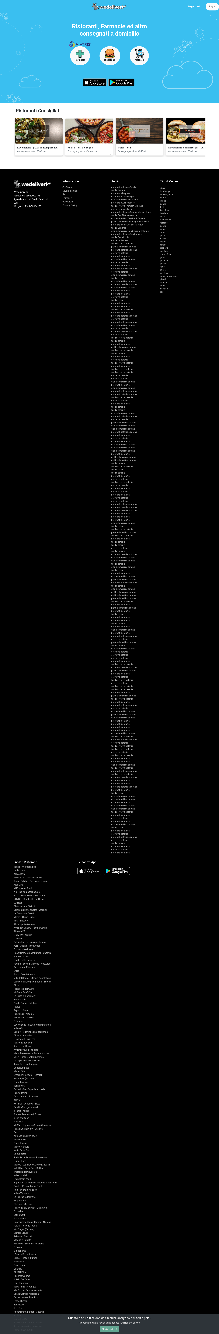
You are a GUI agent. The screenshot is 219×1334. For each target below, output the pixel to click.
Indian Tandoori (21, 1193)
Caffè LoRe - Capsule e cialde (29, 1089)
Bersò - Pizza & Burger (25, 1258)
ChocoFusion (20, 1143)
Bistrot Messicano (23, 949)
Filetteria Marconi (23, 1204)
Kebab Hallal (20, 1175)
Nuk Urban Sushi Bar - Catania (29, 1243)
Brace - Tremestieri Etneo (27, 1114)
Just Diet (18, 1308)
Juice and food (21, 1118)
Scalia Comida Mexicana (26, 1293)
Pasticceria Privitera (24, 967)
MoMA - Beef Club (23, 992)
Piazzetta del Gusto (24, 988)
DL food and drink (23, 1035)
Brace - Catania (21, 956)
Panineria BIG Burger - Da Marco (30, 1207)
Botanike (18, 1211)
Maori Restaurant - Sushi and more (31, 1053)
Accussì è (19, 1261)
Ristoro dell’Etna (22, 1046)
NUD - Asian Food (23, 888)
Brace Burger (20, 1301)
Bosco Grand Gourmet (25, 974)
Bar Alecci (19, 1304)
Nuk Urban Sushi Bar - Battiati (29, 1168)
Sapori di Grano (21, 1010)
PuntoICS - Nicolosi (24, 1014)
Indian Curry (20, 1028)
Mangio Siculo (21, 1232)
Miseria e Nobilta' (22, 1240)
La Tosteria (19, 870)
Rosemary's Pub (22, 1275)
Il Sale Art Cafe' (22, 1279)
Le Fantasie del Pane (25, 1197)
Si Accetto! (109, 1329)
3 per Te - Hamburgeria (26, 1064)
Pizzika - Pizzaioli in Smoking (28, 877)
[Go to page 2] (110, 154)
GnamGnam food (22, 1179)
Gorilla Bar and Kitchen (25, 1003)
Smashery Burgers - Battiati (28, 1075)
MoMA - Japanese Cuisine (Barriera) (32, 1125)
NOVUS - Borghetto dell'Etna (29, 899)
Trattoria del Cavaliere (25, 1171)
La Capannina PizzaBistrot (27, 1060)
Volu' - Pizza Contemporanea (29, 1057)
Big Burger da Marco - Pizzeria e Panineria (35, 1182)
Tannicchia (19, 1085)
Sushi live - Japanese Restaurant (31, 1157)
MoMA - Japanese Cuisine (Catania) (32, 1164)
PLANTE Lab (20, 1272)
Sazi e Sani (19, 1214)
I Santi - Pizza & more (25, 1254)
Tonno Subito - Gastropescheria (30, 881)
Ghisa (16, 970)
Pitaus (17, 1006)
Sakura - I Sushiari (23, 1236)
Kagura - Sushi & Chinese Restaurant (32, 963)
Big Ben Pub (20, 1250)
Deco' (17, 1132)
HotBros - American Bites (27, 1103)
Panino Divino (20, 1092)
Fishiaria (18, 1247)
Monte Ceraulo (21, 1146)
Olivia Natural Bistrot (24, 906)
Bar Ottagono (21, 1283)
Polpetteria (20, 1200)
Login (212, 6)
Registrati (194, 6)
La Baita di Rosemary (24, 996)
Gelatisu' (18, 1268)
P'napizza (18, 1121)
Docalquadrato (21, 1067)
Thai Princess (21, 920)
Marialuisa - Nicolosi (24, 1017)
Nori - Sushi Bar (21, 1150)
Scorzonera (19, 1265)
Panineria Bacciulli (23, 1042)
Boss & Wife (20, 999)
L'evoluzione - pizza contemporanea (32, 1024)
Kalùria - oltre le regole (25, 1225)
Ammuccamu (20, 1218)
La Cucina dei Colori (24, 913)
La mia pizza (20, 1153)
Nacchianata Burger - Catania (29, 1311)
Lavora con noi (69, 190)
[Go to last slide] (18, 137)
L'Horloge (18, 1021)
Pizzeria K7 (19, 931)
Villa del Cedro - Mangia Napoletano (32, 978)
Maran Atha (19, 1071)
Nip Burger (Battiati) (24, 1078)
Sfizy (16, 985)
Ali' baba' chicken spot (25, 1136)
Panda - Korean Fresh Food (28, 1186)
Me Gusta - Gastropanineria (28, 1290)
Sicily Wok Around (23, 935)
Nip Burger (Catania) (24, 1229)
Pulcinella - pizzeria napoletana (30, 942)
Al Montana (19, 874)
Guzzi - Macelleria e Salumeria (29, 895)
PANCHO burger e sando (26, 1107)
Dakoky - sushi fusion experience (31, 1031)
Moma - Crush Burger (24, 917)
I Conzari (18, 938)
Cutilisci (18, 902)
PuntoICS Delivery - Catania (28, 1128)
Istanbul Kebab (21, 1110)
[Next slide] (200, 137)
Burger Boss (20, 1161)
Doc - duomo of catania (26, 1096)
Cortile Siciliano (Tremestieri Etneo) (32, 981)
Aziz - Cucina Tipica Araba (27, 945)
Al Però (17, 1100)
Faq (64, 194)
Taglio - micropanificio (25, 866)
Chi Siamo (67, 187)
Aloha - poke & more (24, 924)
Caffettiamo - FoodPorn (26, 1297)
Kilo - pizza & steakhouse (27, 892)
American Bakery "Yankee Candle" (31, 927)
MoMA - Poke (21, 1139)
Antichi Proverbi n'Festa (26, 1049)
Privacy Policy (69, 205)
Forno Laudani (21, 1082)
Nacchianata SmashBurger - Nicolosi (32, 1222)
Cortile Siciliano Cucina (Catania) (30, 909)
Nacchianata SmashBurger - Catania (32, 953)
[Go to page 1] (108, 154)
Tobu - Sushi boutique (25, 1286)
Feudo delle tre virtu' (24, 960)
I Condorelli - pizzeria (24, 1039)
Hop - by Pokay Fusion (25, 1189)
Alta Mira (18, 884)
